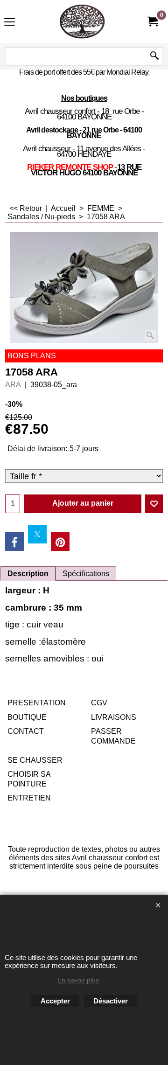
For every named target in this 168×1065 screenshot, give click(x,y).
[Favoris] (154, 504)
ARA (13, 385)
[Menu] (9, 22)
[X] (37, 534)
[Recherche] (154, 56)
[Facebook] (14, 541)
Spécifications (86, 574)
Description (28, 574)
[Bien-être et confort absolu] (82, 21)
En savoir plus (78, 980)
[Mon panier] (152, 22)
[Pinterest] (60, 541)
